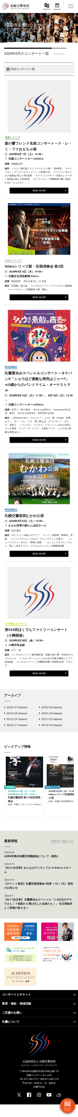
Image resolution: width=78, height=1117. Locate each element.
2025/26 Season (51, 707)
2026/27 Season (16, 707)
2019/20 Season (51, 725)
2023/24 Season (51, 713)
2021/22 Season (51, 719)
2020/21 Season (16, 725)
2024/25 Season (16, 713)
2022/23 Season (16, 719)
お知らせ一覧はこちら (62, 841)
